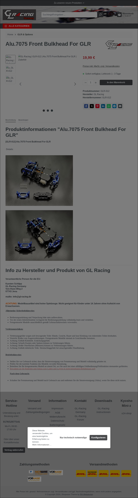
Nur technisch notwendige (73, 437)
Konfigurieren (98, 437)
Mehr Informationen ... (41, 445)
